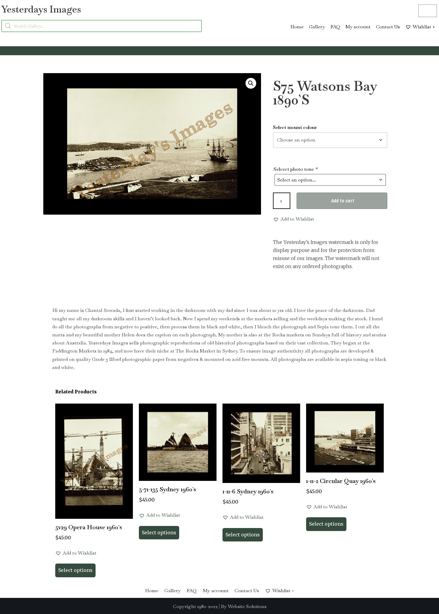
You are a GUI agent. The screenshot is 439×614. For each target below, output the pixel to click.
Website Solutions (247, 606)
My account (358, 27)
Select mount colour (295, 127)
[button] (250, 83)
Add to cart (342, 200)
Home (297, 27)
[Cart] (427, 10)
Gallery (317, 27)
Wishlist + (424, 27)
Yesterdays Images (41, 9)
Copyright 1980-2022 (195, 606)
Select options (75, 570)
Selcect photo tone (295, 169)
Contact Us (388, 27)
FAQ (335, 27)
